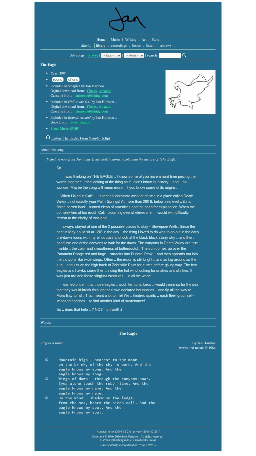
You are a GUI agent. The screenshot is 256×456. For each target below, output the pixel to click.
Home (101, 39)
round (57, 80)
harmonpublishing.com (91, 95)
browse (93, 55)
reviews (165, 45)
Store (155, 39)
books (136, 45)
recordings (119, 45)
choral (73, 80)
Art (144, 39)
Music (115, 39)
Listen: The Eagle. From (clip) (81, 138)
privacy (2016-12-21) (145, 431)
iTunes (92, 90)
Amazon (105, 90)
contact (102, 431)
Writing (131, 39)
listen (150, 45)
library (101, 45)
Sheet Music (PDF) (64, 128)
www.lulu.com (80, 122)
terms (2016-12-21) (119, 431)
